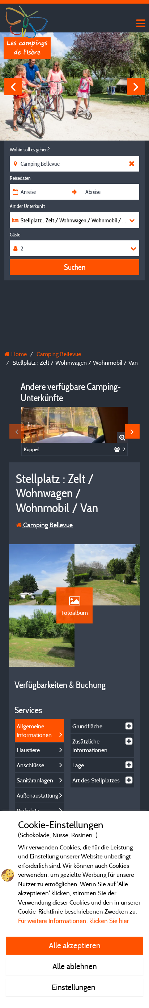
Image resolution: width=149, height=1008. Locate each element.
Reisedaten (20, 178)
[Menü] (140, 23)
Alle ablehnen (74, 966)
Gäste (15, 234)
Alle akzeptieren (75, 945)
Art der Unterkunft (27, 206)
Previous (13, 86)
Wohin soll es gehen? (30, 149)
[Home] (27, 19)
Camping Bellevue (47, 525)
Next (136, 86)
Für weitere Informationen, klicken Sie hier (73, 920)
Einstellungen (74, 987)
